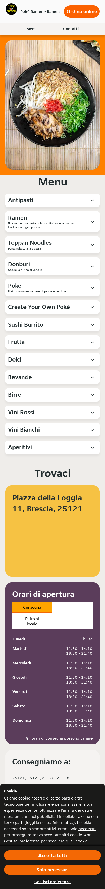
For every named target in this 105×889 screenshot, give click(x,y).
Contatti (71, 28)
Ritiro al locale (32, 621)
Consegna (32, 607)
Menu (31, 28)
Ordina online (82, 11)
